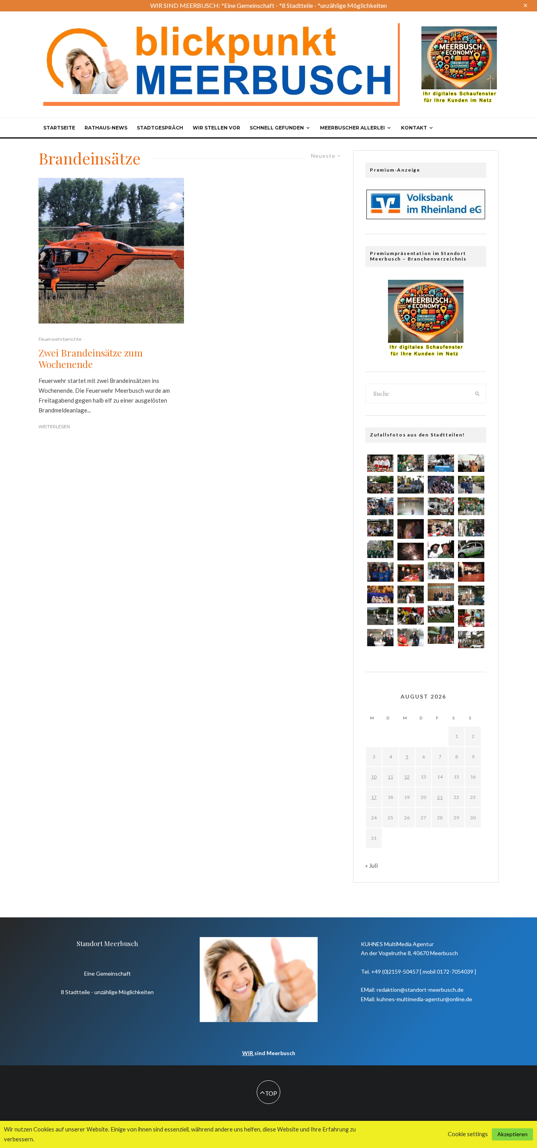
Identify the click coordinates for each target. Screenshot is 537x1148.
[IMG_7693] (441, 528)
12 (407, 777)
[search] (477, 393)
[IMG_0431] (410, 616)
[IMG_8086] (410, 594)
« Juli (371, 865)
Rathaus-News (106, 128)
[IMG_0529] (471, 549)
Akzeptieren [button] (512, 1134)
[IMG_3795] (441, 549)
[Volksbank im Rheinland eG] (425, 216)
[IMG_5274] (410, 573)
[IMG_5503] (380, 463)
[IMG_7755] (380, 506)
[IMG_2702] (471, 640)
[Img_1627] (441, 485)
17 (374, 797)
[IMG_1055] (441, 571)
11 (390, 777)
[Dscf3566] (471, 595)
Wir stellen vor (216, 128)
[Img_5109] (410, 506)
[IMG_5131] (471, 528)
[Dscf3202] (410, 529)
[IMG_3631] (441, 614)
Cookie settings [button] (468, 1134)
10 (374, 777)
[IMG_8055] (380, 616)
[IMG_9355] (380, 549)
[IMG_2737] (471, 485)
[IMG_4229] (410, 551)
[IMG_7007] (441, 506)
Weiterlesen (54, 426)
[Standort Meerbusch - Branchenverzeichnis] (459, 29)
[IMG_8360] (471, 506)
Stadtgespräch (160, 128)
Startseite (59, 128)
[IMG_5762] (471, 463)
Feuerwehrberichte (60, 339)
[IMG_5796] (441, 592)
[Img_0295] (441, 635)
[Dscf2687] (471, 572)
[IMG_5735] (410, 463)
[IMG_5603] (410, 637)
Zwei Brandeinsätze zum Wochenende (91, 358)
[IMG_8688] (410, 485)
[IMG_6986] (441, 463)
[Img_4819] (471, 618)
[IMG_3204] (380, 638)
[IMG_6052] (380, 485)
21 (440, 797)
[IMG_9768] (380, 528)
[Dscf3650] (380, 572)
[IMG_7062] (380, 594)
